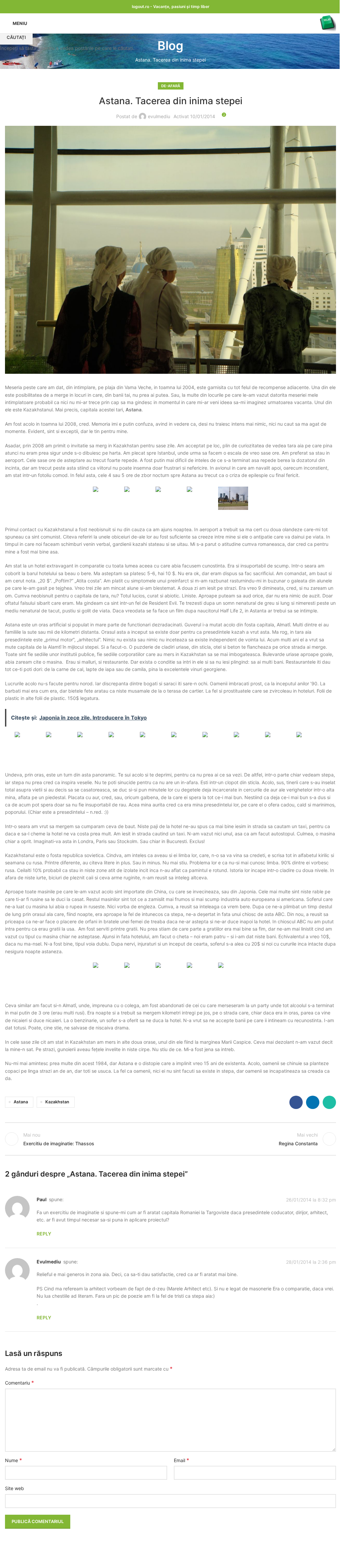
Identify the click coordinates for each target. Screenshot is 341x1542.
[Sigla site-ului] (327, 23)
